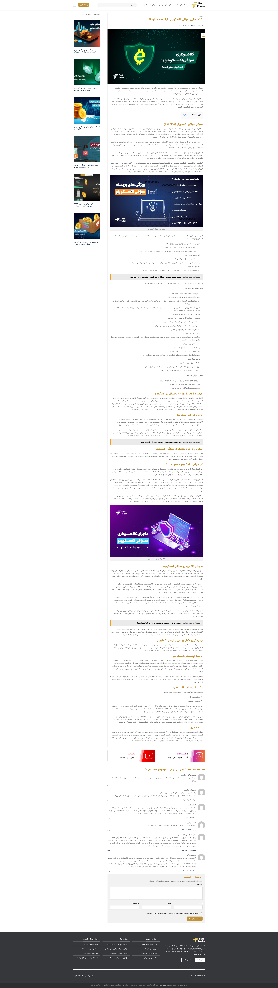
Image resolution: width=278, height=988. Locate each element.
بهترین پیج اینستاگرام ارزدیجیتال (115, 944)
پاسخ (109, 785)
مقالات (176, 5)
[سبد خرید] (74, 5)
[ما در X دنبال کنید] (144, 976)
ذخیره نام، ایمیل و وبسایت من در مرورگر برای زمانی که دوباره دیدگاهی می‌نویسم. (172, 913)
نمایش (186, 115)
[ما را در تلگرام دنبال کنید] (130, 976)
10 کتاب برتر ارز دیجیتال (89, 944)
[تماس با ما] (137, 976)
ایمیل (168, 903)
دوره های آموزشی (165, 5)
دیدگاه (200, 885)
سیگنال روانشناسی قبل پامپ (87, 957)
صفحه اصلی (184, 5)
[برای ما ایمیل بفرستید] (141, 976)
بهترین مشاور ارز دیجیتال (118, 957)
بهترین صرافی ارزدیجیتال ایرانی (116, 949)
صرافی (201, 16)
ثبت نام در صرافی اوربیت (148, 944)
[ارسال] (99, 5)
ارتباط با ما (143, 5)
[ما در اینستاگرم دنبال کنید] (147, 976)
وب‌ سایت (135, 903)
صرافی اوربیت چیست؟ (90, 949)
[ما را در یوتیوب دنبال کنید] (134, 976)
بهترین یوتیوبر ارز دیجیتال (118, 953)
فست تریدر (162, 985)
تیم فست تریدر (182, 26)
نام (201, 903)
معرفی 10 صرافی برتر (91, 953)
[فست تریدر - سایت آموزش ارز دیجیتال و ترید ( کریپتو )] (198, 5)
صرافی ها (153, 5)
